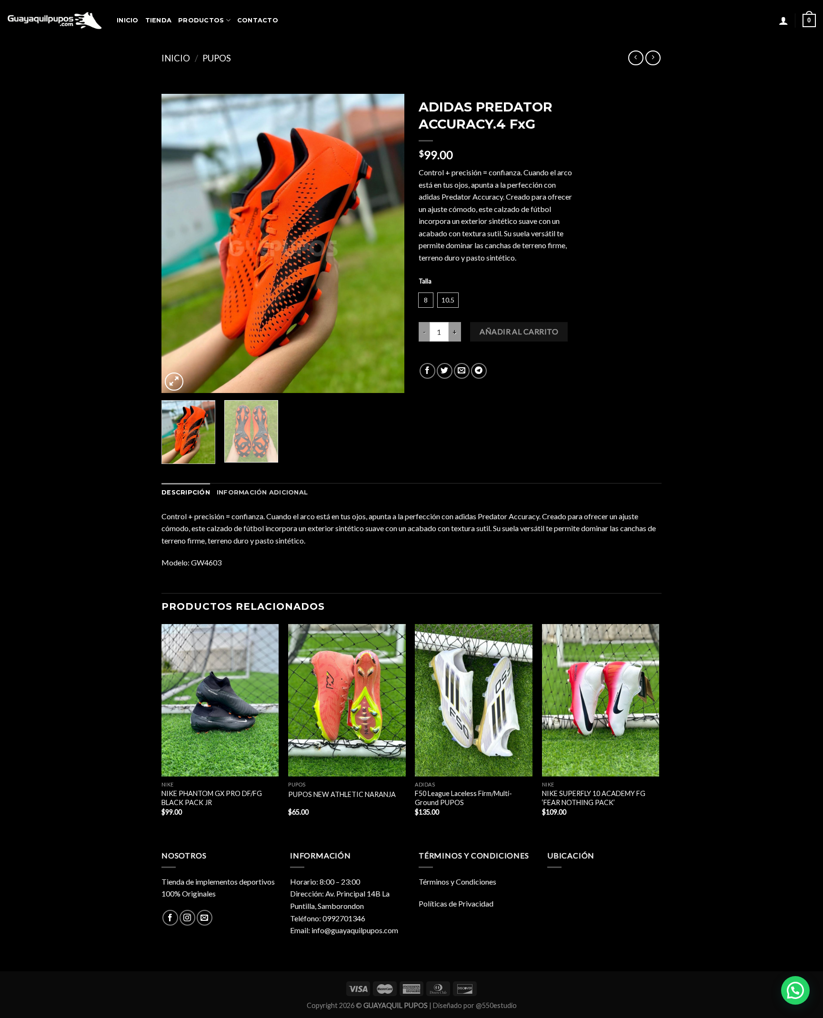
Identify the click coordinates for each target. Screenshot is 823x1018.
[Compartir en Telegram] (479, 371)
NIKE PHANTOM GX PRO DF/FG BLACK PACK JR (211, 797)
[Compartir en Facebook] (427, 371)
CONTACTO (257, 20)
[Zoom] (174, 382)
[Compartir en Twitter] (444, 371)
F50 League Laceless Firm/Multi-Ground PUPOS (463, 797)
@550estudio (496, 1005)
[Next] (387, 244)
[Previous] (178, 244)
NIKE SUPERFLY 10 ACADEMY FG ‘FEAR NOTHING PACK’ (593, 797)
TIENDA (158, 20)
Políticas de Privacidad (456, 903)
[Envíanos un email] (204, 918)
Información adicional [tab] (262, 492)
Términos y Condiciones (457, 881)
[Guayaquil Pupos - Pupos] (54, 20)
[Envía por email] (462, 371)
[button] (795, 990)
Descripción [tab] (185, 492)
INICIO (128, 20)
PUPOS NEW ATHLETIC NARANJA (342, 794)
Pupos (216, 58)
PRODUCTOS (201, 20)
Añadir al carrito (519, 331)
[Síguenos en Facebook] (170, 918)
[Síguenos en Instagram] (187, 918)
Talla (425, 281)
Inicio (175, 58)
